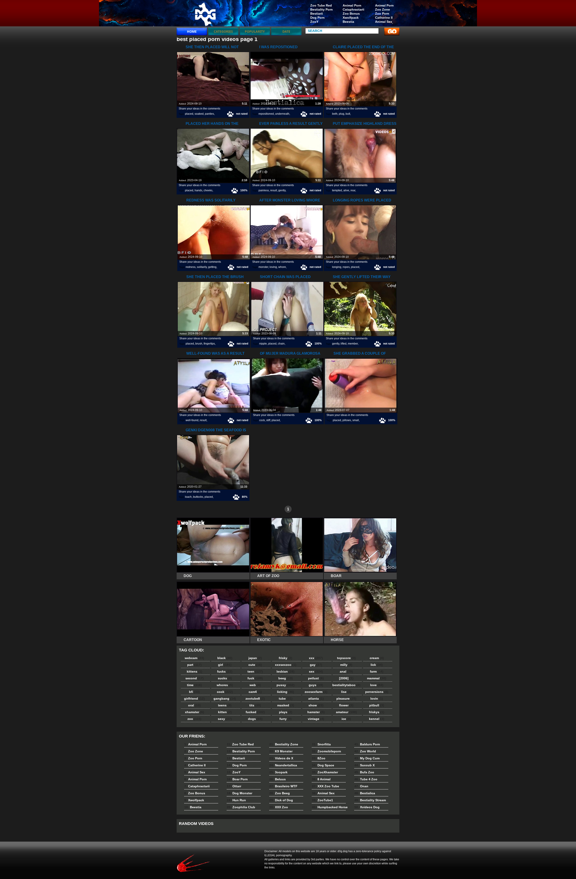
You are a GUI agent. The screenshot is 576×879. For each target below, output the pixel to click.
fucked (255, 712)
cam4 (255, 692)
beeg (285, 678)
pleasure (346, 698)
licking (285, 692)
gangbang (225, 698)
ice (346, 719)
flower (346, 705)
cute (255, 665)
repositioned (266, 113)
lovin (376, 698)
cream (377, 658)
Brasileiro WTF (283, 786)
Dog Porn (317, 17)
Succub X (364, 765)
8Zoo (318, 758)
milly (346, 665)
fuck (255, 678)
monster (263, 267)
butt (348, 113)
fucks (224, 671)
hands (198, 190)
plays (285, 712)
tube (285, 698)
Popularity (255, 31)
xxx (316, 658)
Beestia (348, 21)
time (194, 685)
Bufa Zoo (364, 772)
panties (209, 113)
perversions (376, 692)
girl (225, 665)
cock (262, 420)
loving (273, 267)
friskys (376, 712)
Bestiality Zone (283, 744)
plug (341, 113)
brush (198, 343)
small (355, 420)
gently (282, 190)
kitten (225, 712)
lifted (343, 343)
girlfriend (194, 698)
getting (212, 267)
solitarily (202, 267)
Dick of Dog (281, 800)
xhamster (194, 712)
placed (189, 113)
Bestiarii (316, 13)
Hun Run (236, 800)
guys (316, 685)
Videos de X (281, 758)
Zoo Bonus (351, 13)
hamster (316, 712)
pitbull (376, 705)
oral (194, 705)
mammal (376, 678)
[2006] (346, 678)
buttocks (198, 496)
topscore (346, 658)
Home (192, 31)
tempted (337, 190)
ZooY (314, 21)
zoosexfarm (316, 692)
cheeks (208, 190)
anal (346, 671)
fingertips (209, 343)
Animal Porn (384, 5)
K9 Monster (280, 751)
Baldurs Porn (367, 744)
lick (377, 665)
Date (286, 31)
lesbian (286, 671)
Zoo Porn (382, 13)
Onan (361, 786)
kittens (194, 671)
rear (353, 190)
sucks (225, 678)
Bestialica (364, 793)
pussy (286, 685)
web (255, 685)
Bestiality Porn (321, 9)
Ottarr (234, 786)
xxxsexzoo (285, 665)
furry (285, 719)
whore (282, 267)
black (224, 658)
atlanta (316, 698)
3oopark (278, 772)
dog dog (205, 14)
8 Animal (321, 779)
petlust (316, 678)
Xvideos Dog (367, 807)
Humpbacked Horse (330, 807)
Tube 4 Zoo (365, 779)
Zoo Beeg (279, 793)
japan (255, 658)
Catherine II (384, 17)
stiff (268, 420)
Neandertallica (283, 765)
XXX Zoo (278, 807)
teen (255, 671)
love (376, 685)
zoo (194, 719)
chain (281, 343)
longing (336, 267)
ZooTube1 (322, 800)
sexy (225, 719)
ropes (346, 267)
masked (285, 705)
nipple (263, 343)
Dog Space (323, 765)
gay (316, 665)
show (316, 705)
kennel (376, 719)
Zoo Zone (382, 9)
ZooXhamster (325, 772)
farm (376, 671)
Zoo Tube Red (321, 5)
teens (225, 705)
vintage (316, 719)
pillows (346, 420)
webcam (194, 658)
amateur (346, 712)
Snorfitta (321, 744)
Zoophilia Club (241, 807)
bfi (194, 692)
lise (346, 692)
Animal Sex (383, 21)
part (194, 665)
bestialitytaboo (346, 685)
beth (335, 113)
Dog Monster (239, 793)
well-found (192, 420)
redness (191, 267)
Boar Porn (237, 779)
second (194, 678)
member (353, 343)
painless (264, 190)
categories (223, 31)
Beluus (277, 779)
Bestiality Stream (370, 800)
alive (346, 190)
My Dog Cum (367, 758)
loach (188, 496)
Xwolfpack (351, 17)
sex (316, 671)
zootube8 (255, 698)
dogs (255, 719)
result (273, 190)
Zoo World (365, 751)
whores (225, 685)
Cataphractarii (353, 9)
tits (255, 705)
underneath (282, 113)
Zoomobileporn (326, 751)
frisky (285, 658)
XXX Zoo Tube (325, 786)
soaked (199, 113)
